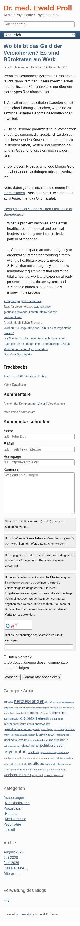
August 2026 (14, 852)
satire (6, 764)
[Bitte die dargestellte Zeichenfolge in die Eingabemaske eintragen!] (18, 625)
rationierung (63, 752)
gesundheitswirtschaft (18, 729)
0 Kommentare (31, 301)
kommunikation (20, 735)
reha (38, 758)
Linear (41, 403)
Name (8, 431)
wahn (63, 769)
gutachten (59, 729)
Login (8, 900)
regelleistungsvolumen (15, 758)
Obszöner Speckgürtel (18, 354)
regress (31, 758)
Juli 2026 (11, 857)
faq (55, 719)
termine (21, 769)
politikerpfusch (13, 317)
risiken (69, 758)
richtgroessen (48, 758)
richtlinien (61, 758)
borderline (9, 713)
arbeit (22, 707)
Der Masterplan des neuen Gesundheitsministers (35, 338)
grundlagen (47, 729)
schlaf (13, 764)
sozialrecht (50, 764)
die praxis (28, 718)
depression (59, 712)
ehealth (43, 718)
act (5, 701)
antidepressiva (66, 702)
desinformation (11, 718)
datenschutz (33, 712)
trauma (29, 769)
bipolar (57, 707)
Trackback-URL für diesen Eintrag (25, 376)
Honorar (11, 814)
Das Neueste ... (16, 868)
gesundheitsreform (15, 724)
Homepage (12, 457)
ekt (51, 719)
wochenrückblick (17, 775)
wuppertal (37, 775)
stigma (60, 764)
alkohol (48, 702)
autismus (30, 707)
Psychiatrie (12, 824)
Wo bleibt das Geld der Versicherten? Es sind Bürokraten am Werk (33, 52)
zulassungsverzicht (53, 775)
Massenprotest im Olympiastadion (26, 349)
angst (55, 702)
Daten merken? (19, 657)
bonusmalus (67, 707)
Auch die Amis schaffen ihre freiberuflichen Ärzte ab (37, 343)
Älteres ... (11, 873)
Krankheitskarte (17, 803)
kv (25, 740)
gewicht (36, 729)
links (30, 740)
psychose (33, 752)
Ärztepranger (12, 301)
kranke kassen (45, 734)
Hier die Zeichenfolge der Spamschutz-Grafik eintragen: (34, 637)
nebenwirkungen (12, 746)
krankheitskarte (13, 740)
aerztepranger (42, 306)
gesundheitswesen (15, 312)
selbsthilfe (22, 764)
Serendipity (27, 914)
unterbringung (41, 769)
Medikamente (15, 819)
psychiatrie (15, 751)
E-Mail (9, 444)
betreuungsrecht (44, 707)
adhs (10, 702)
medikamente (58, 740)
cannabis (19, 713)
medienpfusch (40, 740)
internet (7, 735)
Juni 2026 (11, 863)
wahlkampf (54, 769)
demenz (47, 713)
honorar (70, 729)
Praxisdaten (13, 808)
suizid (13, 769)
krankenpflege (63, 735)
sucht (6, 769)
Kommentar (13, 469)
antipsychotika (11, 707)
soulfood (36, 763)
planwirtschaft (48, 312)
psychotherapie (48, 752)
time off (9, 830)
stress (68, 764)
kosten (33, 312)
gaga (60, 719)
